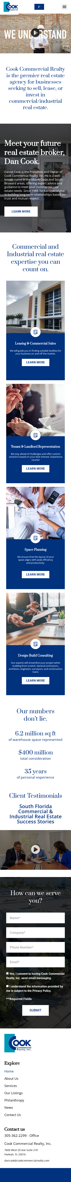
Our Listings (13, 1093)
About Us (11, 1078)
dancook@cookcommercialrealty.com (26, 1160)
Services (10, 1086)
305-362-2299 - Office (21, 1135)
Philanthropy (14, 1100)
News (8, 1107)
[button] (64, 7)
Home (9, 1071)
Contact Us (12, 1115)
